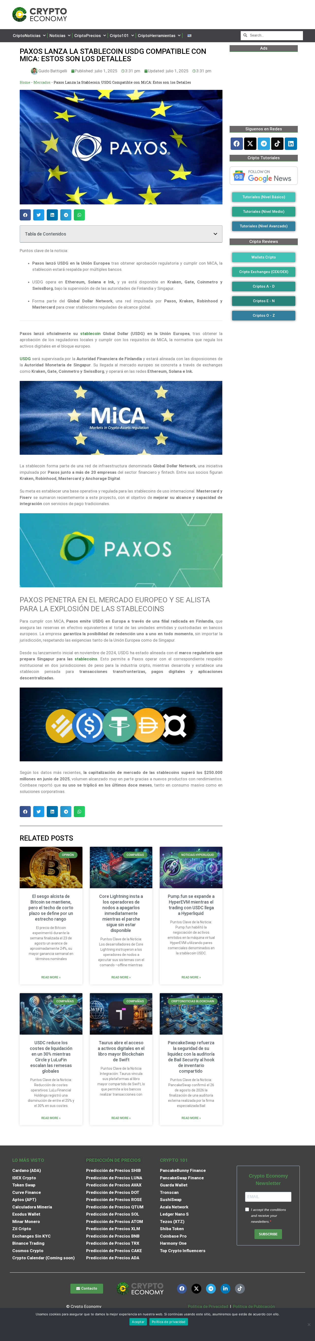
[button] (25, 214)
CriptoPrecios (87, 35)
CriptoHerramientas (156, 35)
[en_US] (189, 35)
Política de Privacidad (208, 1306)
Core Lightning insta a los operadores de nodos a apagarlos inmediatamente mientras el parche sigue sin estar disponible (121, 913)
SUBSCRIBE (268, 1234)
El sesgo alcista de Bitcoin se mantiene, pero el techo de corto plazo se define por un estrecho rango (51, 908)
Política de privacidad (169, 1322)
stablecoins (86, 658)
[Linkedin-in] (225, 1289)
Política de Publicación (253, 1306)
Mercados (41, 82)
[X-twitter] (250, 144)
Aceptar (138, 1322)
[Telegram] (264, 144)
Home (25, 82)
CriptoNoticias (27, 35)
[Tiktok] (277, 144)
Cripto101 (119, 35)
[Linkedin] (291, 144)
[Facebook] (237, 144)
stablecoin (90, 333)
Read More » (51, 977)
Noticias (57, 35)
